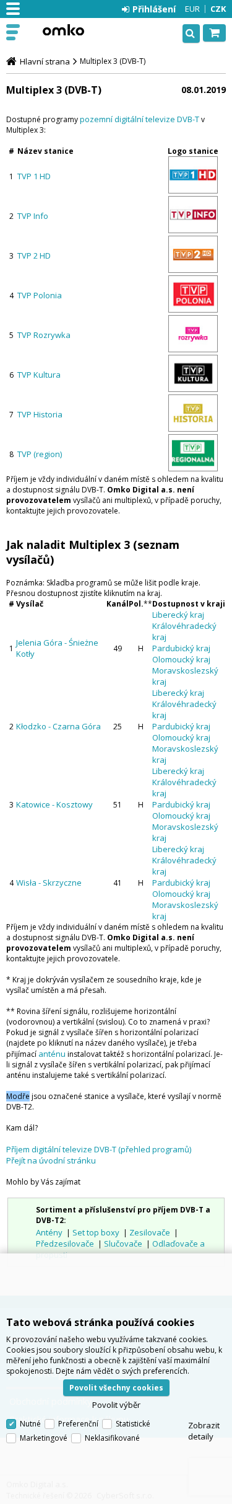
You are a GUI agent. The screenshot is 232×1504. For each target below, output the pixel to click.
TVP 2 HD (34, 255)
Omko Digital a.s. (63, 30)
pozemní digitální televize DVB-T (139, 119)
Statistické (133, 1423)
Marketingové (43, 1438)
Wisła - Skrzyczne (49, 882)
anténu (52, 1053)
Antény (49, 1232)
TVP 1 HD (34, 176)
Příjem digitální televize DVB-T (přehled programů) (98, 1149)
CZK (218, 8)
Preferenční (78, 1423)
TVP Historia (39, 414)
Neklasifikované (112, 1438)
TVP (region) (39, 454)
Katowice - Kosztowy (54, 804)
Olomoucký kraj (181, 659)
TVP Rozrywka (44, 334)
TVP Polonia (39, 295)
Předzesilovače (65, 1243)
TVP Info (32, 215)
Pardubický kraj (181, 648)
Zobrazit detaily (204, 1431)
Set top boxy (95, 1232)
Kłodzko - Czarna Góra (58, 726)
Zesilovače (149, 1232)
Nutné (30, 1423)
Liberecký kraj (178, 614)
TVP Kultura (39, 374)
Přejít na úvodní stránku (51, 1160)
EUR (192, 8)
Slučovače (123, 1243)
